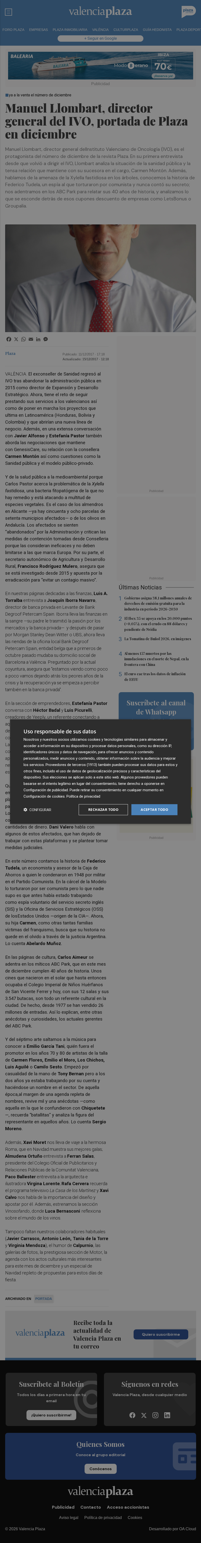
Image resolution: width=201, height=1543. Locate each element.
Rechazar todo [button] (103, 809)
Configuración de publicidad (46, 790)
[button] (37, 810)
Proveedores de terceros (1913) (71, 765)
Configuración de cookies (44, 796)
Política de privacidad (83, 796)
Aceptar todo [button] (154, 809)
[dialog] (100, 771)
